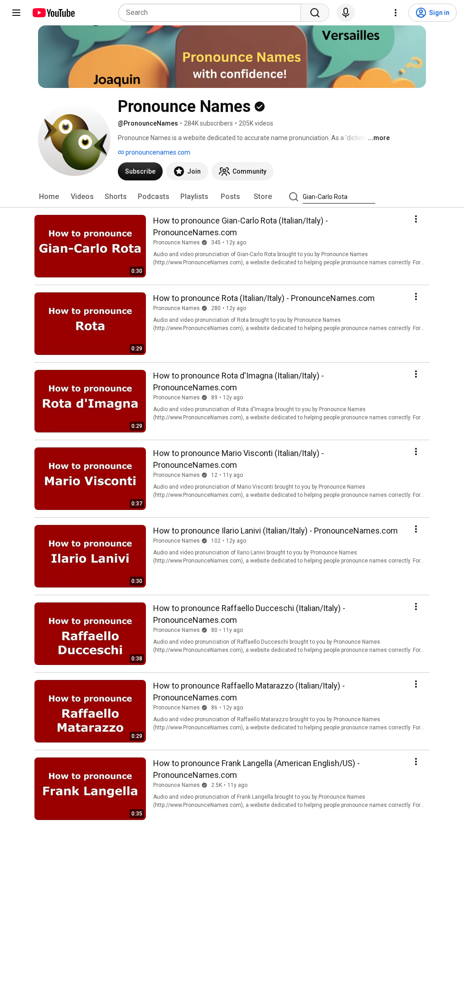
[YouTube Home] (53, 12)
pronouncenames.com (157, 152)
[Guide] (16, 12)
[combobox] (212, 12)
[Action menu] (416, 219)
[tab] (49, 197)
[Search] (314, 13)
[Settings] (395, 12)
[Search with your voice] (346, 13)
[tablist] (232, 197)
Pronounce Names (176, 242)
